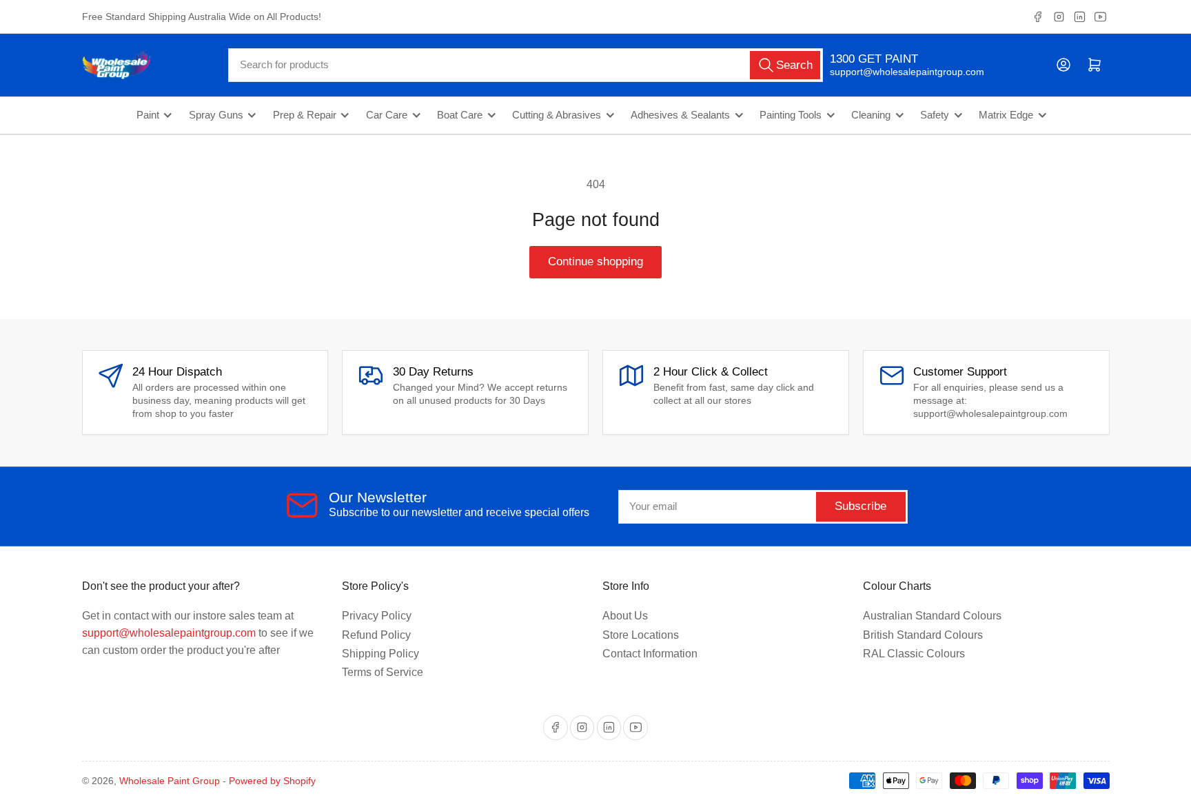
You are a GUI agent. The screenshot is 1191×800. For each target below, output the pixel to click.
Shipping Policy (380, 653)
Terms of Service (382, 672)
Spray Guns (216, 115)
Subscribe (860, 506)
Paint (147, 115)
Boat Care (459, 115)
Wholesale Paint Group (169, 780)
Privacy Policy (376, 616)
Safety (934, 115)
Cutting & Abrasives (556, 115)
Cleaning (870, 115)
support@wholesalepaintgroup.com (895, 71)
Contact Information (650, 653)
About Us (625, 616)
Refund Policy (376, 635)
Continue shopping (595, 261)
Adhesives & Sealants (680, 115)
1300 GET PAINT (874, 58)
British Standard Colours (923, 635)
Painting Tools (791, 115)
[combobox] (525, 65)
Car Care (386, 115)
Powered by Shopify (272, 780)
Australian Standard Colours (932, 616)
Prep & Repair (304, 115)
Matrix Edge (1006, 115)
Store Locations (640, 635)
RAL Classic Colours (914, 653)
